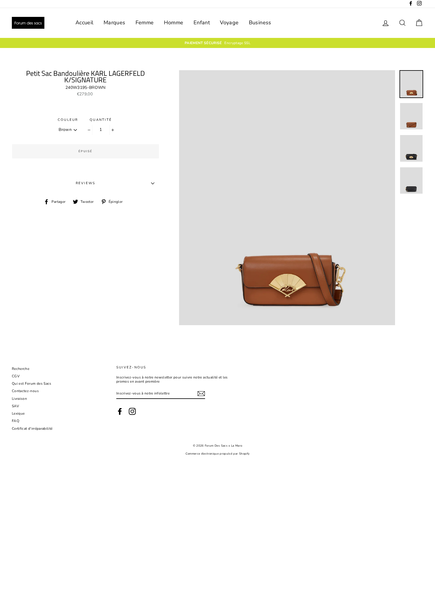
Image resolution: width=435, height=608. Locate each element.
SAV (15, 406)
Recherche (20, 368)
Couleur (68, 120)
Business (260, 22)
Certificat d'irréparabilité (32, 428)
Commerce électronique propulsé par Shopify (218, 453)
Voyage (229, 22)
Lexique (18, 413)
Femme (145, 22)
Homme (173, 22)
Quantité (101, 120)
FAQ (15, 420)
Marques (114, 22)
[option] (217, 43)
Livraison (19, 398)
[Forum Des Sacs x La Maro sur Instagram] (132, 411)
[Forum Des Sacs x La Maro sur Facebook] (119, 411)
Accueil (84, 22)
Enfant (202, 22)
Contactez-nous (25, 391)
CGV (16, 376)
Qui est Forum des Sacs (31, 383)
